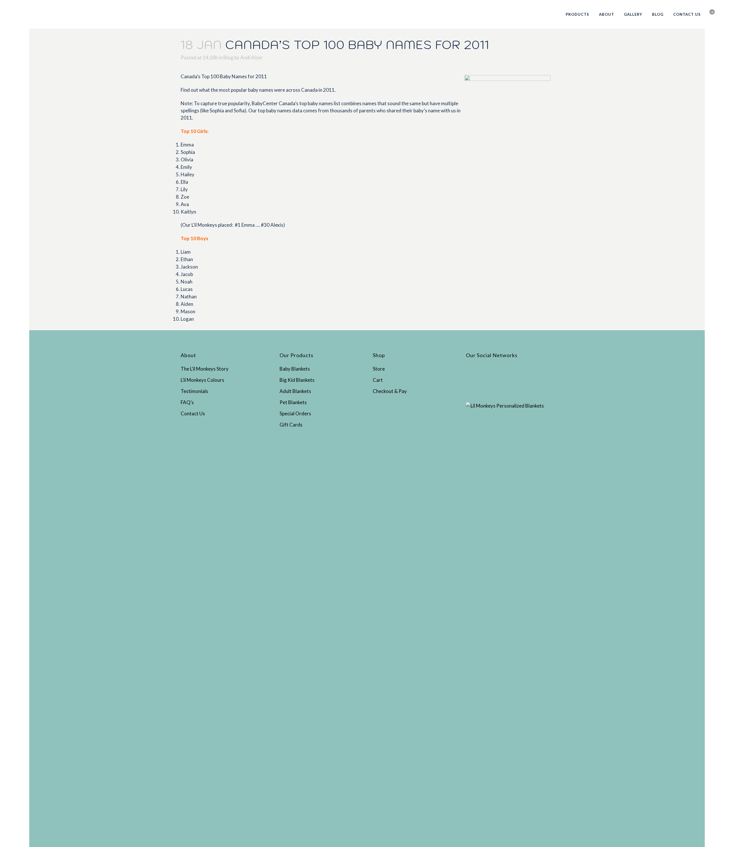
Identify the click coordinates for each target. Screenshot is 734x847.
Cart (378, 380)
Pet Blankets (293, 402)
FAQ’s (187, 402)
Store (379, 369)
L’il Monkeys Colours (202, 380)
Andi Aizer (251, 57)
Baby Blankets (295, 369)
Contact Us (193, 413)
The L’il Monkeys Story (205, 369)
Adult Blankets (295, 391)
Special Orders (295, 413)
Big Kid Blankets (297, 380)
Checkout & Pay (390, 391)
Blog (228, 57)
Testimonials (194, 391)
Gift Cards (291, 425)
